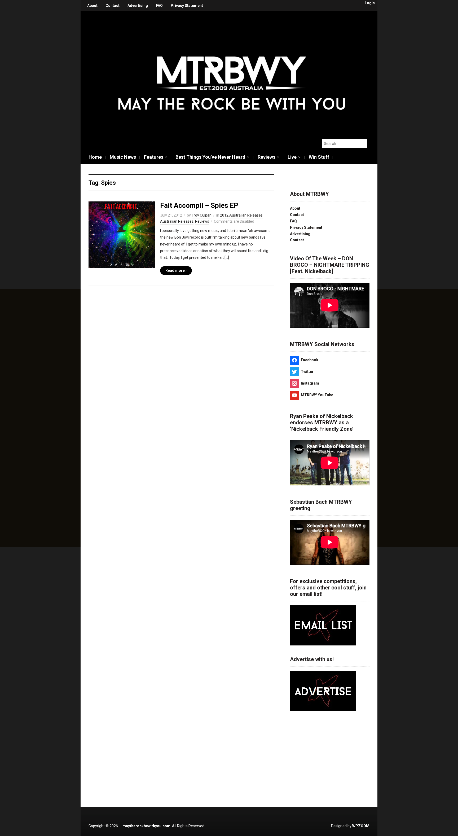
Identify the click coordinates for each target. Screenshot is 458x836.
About (92, 5)
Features (153, 157)
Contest (297, 240)
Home (95, 157)
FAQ (159, 5)
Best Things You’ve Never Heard (210, 157)
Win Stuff (319, 157)
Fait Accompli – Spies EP (199, 205)
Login (370, 3)
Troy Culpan (202, 215)
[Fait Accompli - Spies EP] (122, 234)
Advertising (137, 5)
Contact (112, 5)
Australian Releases (176, 221)
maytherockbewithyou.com (146, 826)
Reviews (266, 157)
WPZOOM (360, 826)
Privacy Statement (187, 5)
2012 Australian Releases (241, 215)
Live (292, 157)
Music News (123, 157)
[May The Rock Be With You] (231, 72)
